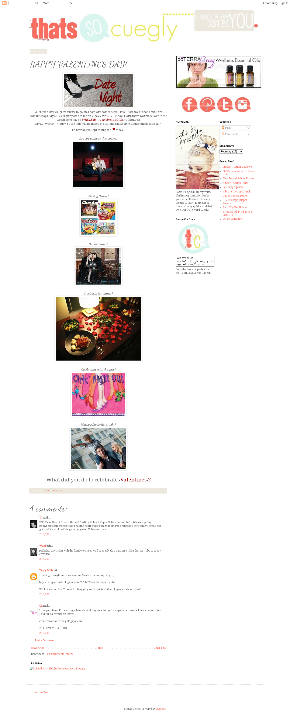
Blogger (161, 708)
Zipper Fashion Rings (235, 182)
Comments (231, 134)
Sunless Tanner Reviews (237, 166)
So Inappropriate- (233, 187)
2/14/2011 (45, 534)
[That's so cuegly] (194, 253)
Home (99, 647)
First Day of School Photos (238, 178)
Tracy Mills (46, 570)
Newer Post (37, 647)
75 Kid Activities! (233, 219)
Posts (227, 127)
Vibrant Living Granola (237, 191)
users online (41, 692)
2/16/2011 (45, 594)
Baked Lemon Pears (235, 195)
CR (40, 605)
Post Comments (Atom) (59, 654)
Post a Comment (45, 640)
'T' (40, 517)
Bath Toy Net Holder (235, 207)
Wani (42, 545)
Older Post (160, 647)
